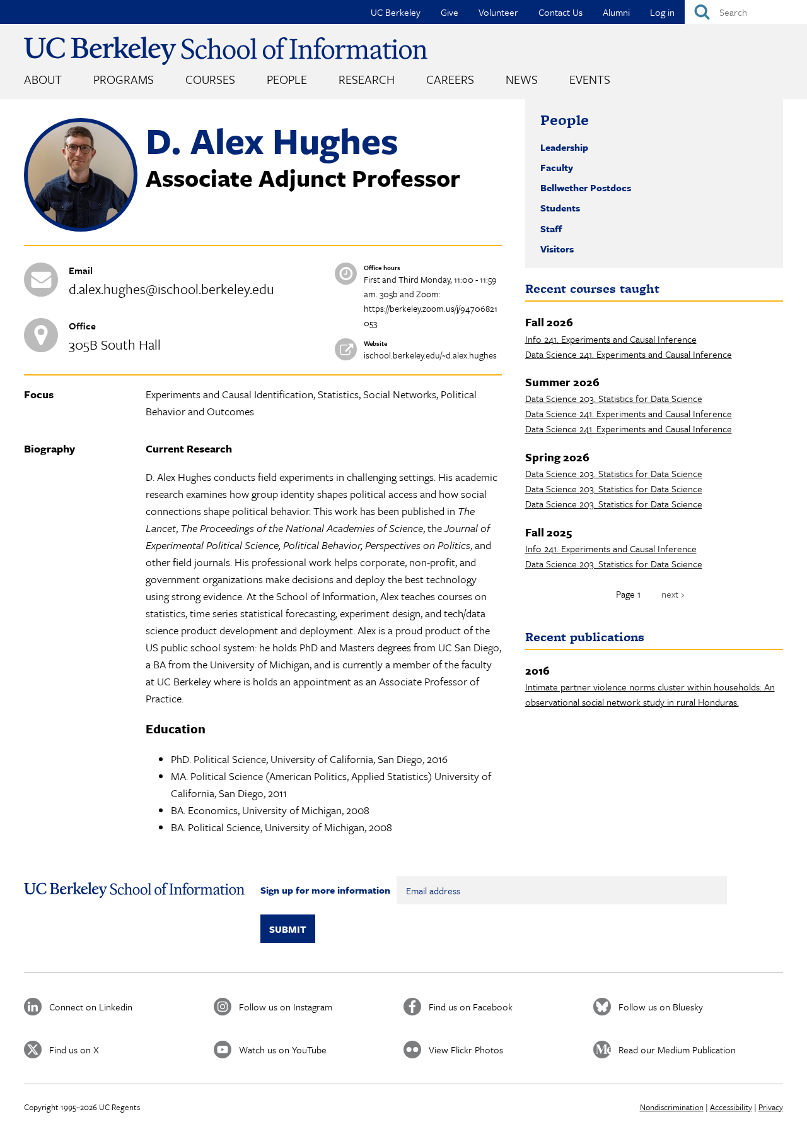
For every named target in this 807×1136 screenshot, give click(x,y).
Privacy (770, 1107)
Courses (210, 79)
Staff (551, 228)
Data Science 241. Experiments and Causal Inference (628, 354)
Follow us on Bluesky (660, 1007)
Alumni (616, 12)
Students (560, 208)
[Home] (225, 51)
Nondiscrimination (672, 1107)
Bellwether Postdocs (585, 187)
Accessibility (731, 1107)
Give (449, 12)
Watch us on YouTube (283, 1049)
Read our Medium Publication (677, 1049)
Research (367, 79)
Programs (123, 79)
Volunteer (498, 12)
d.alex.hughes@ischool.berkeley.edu (171, 289)
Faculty (556, 167)
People (287, 79)
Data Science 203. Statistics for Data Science (613, 398)
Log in (662, 12)
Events (589, 79)
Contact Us (560, 12)
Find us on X (74, 1049)
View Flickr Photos (466, 1049)
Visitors (557, 249)
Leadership (564, 147)
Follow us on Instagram (285, 1007)
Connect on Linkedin (90, 1007)
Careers (450, 79)
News (522, 79)
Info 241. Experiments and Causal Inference (611, 339)
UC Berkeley (396, 12)
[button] (80, 228)
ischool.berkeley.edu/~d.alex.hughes (430, 355)
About (43, 79)
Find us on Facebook (471, 1007)
